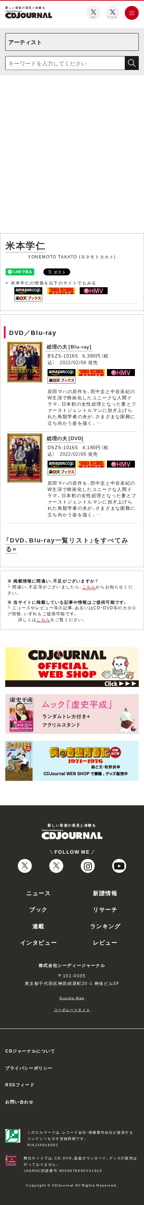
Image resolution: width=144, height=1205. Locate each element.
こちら (89, 587)
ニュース (38, 893)
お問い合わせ (19, 1101)
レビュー (105, 942)
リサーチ (105, 909)
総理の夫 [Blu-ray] (69, 346)
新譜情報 (105, 893)
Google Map (72, 997)
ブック (38, 909)
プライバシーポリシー (29, 1068)
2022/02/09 (73, 362)
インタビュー (38, 942)
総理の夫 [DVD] (65, 438)
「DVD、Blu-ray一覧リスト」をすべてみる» (67, 544)
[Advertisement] (72, 155)
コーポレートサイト (72, 1009)
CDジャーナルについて (30, 1051)
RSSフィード (20, 1084)
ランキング (105, 926)
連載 (39, 926)
